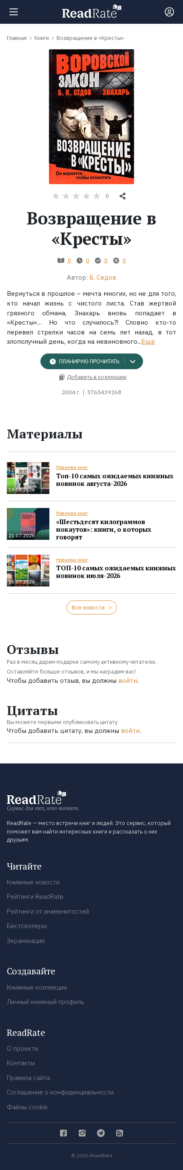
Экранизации (26, 941)
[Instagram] (82, 1133)
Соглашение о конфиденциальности (60, 1092)
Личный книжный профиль (45, 1002)
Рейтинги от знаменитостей (48, 911)
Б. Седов (102, 277)
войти (127, 680)
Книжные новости (33, 882)
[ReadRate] (91, 11)
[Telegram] (101, 1133)
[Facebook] (63, 1133)
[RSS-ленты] (119, 1133)
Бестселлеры (27, 926)
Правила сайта (28, 1078)
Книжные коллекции (37, 987)
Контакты (21, 1063)
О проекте (22, 1048)
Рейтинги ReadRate (35, 896)
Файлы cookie (27, 1107)
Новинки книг (72, 467)
